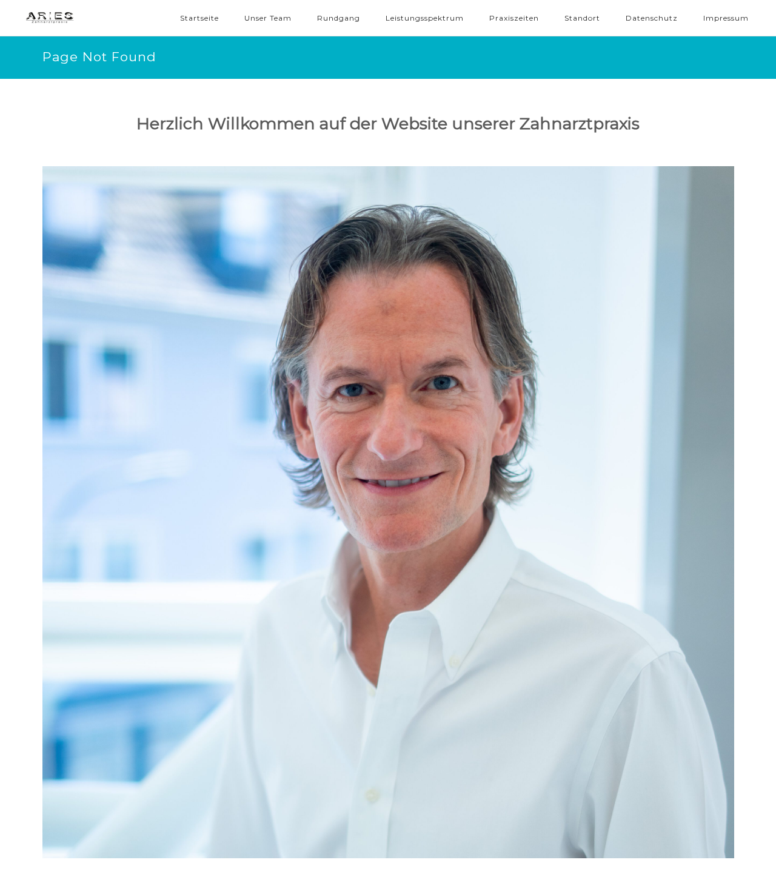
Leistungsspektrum (425, 17)
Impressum (726, 17)
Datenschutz (652, 17)
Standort (582, 17)
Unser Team (268, 17)
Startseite (199, 17)
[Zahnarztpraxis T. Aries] (78, 18)
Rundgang (338, 17)
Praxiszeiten (514, 17)
